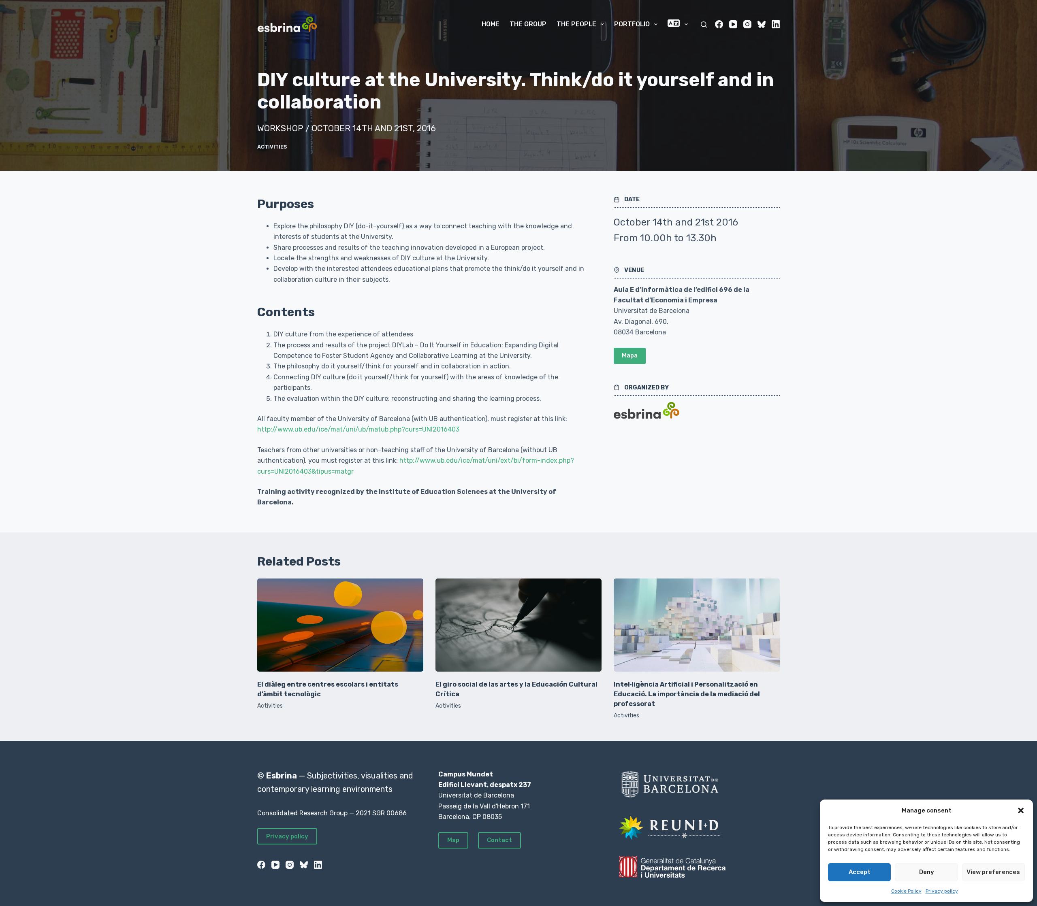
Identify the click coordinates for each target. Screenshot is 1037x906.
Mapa (630, 355)
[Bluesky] (761, 24)
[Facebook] (719, 24)
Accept (860, 872)
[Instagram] (747, 24)
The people (576, 24)
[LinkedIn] (776, 24)
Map (453, 840)
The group (528, 24)
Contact (499, 840)
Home (490, 24)
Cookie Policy (906, 891)
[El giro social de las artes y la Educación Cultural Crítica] (518, 625)
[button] (1021, 810)
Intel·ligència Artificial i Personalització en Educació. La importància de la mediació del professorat (687, 694)
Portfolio (632, 24)
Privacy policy (942, 891)
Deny (926, 872)
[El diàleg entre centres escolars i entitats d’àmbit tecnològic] (340, 625)
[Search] (704, 24)
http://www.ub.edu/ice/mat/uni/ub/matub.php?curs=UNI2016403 (358, 429)
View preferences (993, 872)
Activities (272, 147)
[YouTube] (733, 24)
